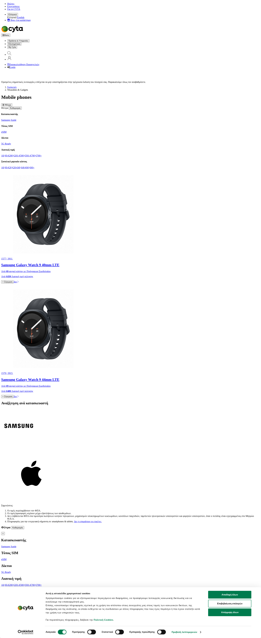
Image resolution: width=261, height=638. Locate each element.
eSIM (3, 132)
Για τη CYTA (13, 9)
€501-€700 (29, 155)
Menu (6, 35)
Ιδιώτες (10, 3)
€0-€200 (9, 155)
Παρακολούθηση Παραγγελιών (24, 64)
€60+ (31, 167)
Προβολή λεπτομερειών (184, 632)
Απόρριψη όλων (229, 612)
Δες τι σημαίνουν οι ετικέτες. (88, 521)
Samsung (5, 120)
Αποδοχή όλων (230, 594)
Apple (13, 120)
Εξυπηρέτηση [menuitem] (14, 44)
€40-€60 (25, 167)
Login (12, 67)
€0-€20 (8, 167)
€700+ (38, 155)
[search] (9, 54)
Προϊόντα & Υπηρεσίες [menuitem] (18, 41)
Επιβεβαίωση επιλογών (229, 603)
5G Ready (6, 143)
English (20, 17)
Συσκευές (12, 87)
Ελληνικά (12, 14)
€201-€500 (18, 155)
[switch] (91, 632)
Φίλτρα (7, 105)
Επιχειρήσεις (13, 6)
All (2, 155)
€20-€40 (16, 167)
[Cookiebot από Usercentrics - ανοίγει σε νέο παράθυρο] (25, 632)
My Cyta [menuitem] (12, 47)
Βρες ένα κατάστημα (20, 20)
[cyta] (12, 32)
